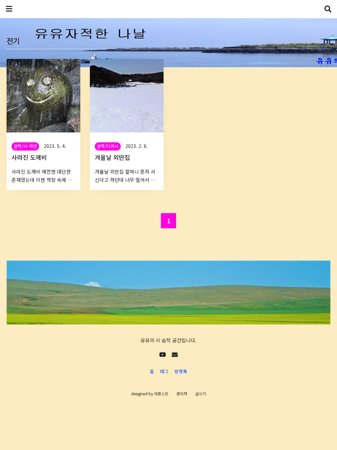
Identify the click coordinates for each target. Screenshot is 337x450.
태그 (164, 371)
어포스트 (161, 393)
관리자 (181, 393)
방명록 (180, 371)
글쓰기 (200, 393)
